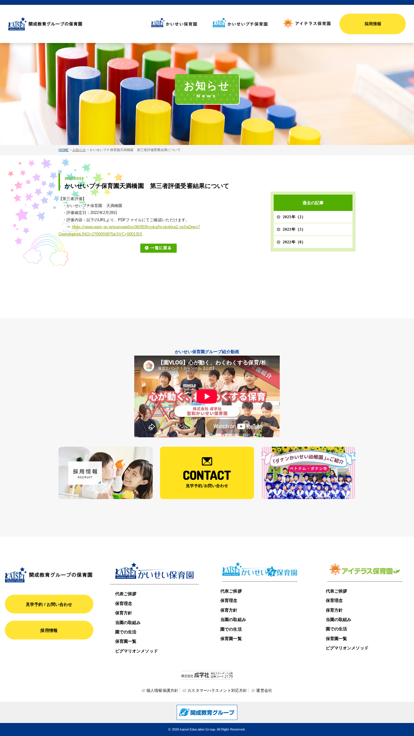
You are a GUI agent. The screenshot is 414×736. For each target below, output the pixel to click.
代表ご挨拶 (126, 593)
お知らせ (79, 150)
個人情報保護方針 (162, 690)
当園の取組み (128, 622)
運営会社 (264, 690)
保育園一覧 (126, 641)
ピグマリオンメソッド (136, 651)
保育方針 (123, 612)
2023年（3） (294, 229)
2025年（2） (294, 217)
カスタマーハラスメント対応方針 (217, 690)
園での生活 (126, 631)
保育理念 (123, 603)
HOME (63, 150)
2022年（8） (294, 242)
